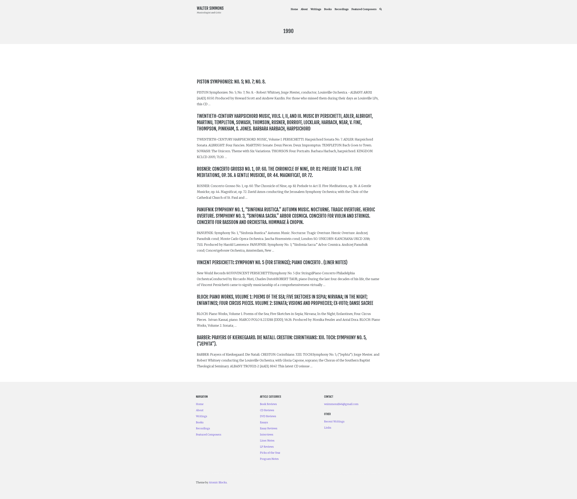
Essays (264, 422)
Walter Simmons (210, 8)
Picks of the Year (270, 452)
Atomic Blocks (218, 482)
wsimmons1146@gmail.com (341, 404)
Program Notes (269, 459)
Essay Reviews (268, 428)
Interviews (266, 434)
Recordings (342, 9)
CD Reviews (267, 410)
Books (328, 9)
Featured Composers (364, 9)
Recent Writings (334, 421)
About (304, 9)
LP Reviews (267, 446)
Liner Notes (267, 440)
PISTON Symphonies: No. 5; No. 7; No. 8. (231, 82)
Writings (316, 9)
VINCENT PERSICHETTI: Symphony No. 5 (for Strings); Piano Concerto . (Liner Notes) (272, 262)
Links (327, 427)
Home (294, 9)
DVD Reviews (268, 416)
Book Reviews (268, 404)
